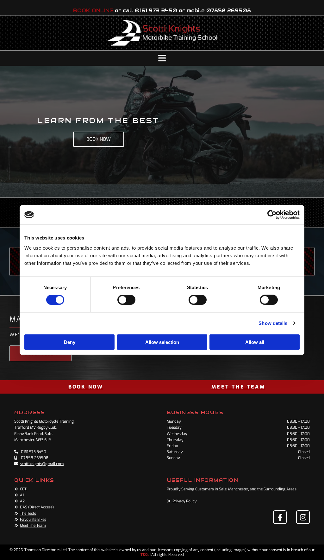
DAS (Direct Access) (37, 507)
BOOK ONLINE (93, 10)
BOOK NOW (85, 386)
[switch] (126, 300)
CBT (23, 489)
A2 (22, 501)
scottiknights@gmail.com (42, 463)
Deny (69, 342)
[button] (162, 58)
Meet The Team (33, 525)
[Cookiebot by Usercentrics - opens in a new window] (272, 215)
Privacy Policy (184, 501)
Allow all (254, 342)
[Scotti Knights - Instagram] (303, 517)
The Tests (28, 513)
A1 (22, 495)
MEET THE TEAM (238, 386)
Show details (273, 323)
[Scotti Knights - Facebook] (280, 517)
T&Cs (144, 554)
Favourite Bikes (33, 519)
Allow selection (162, 342)
